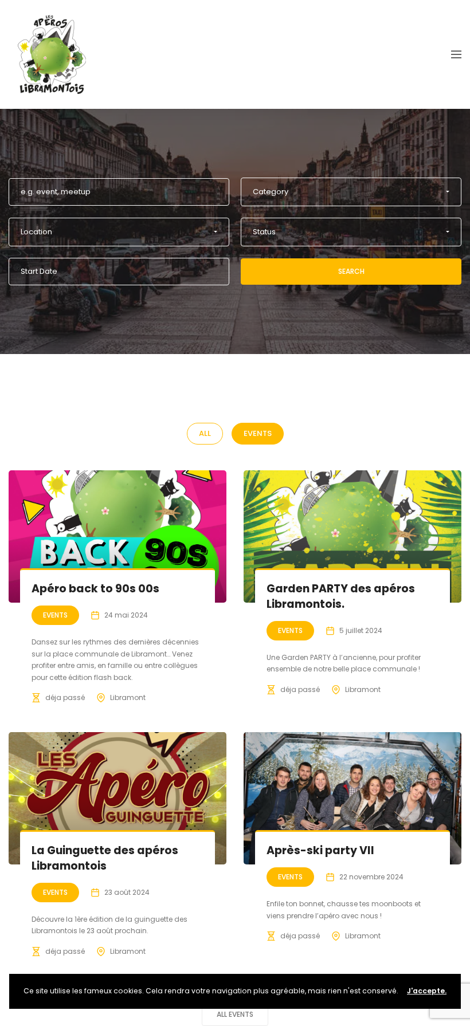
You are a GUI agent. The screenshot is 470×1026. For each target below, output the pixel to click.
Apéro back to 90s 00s (95, 588)
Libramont (128, 697)
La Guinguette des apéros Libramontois (105, 858)
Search (351, 271)
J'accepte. (426, 991)
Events (55, 615)
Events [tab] (258, 433)
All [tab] (205, 433)
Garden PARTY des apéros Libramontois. (341, 596)
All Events (235, 1014)
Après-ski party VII (320, 850)
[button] (351, 192)
